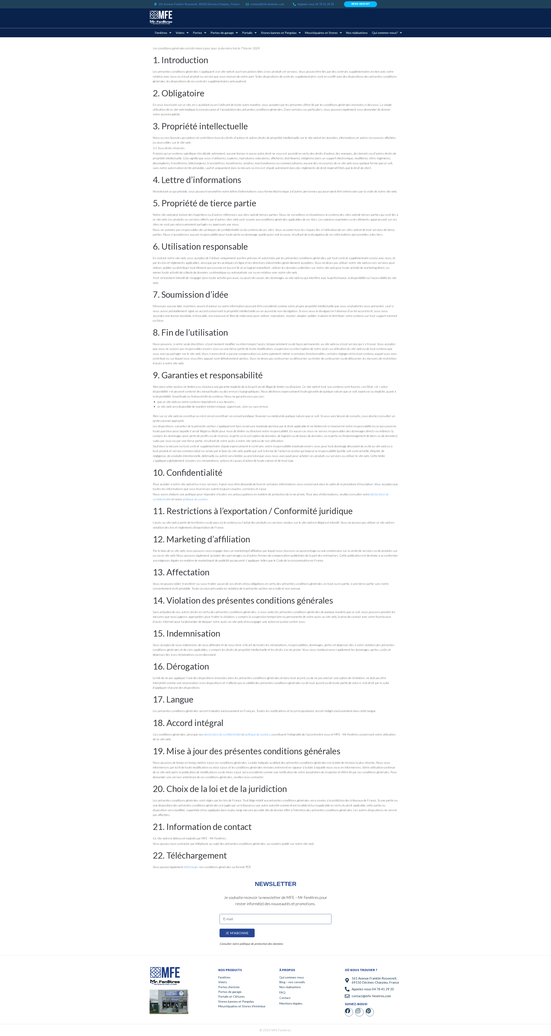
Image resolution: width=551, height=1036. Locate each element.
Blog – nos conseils (292, 982)
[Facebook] (349, 1012)
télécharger (191, 867)
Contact (285, 998)
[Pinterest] (370, 1012)
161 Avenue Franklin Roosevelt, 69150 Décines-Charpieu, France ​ (199, 4)
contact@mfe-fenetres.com (267, 4)
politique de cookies (195, 499)
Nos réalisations (290, 987)
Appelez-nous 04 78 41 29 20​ (315, 4)
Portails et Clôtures (231, 996)
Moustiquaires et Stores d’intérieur (242, 1006)
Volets (222, 982)
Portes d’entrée (229, 987)
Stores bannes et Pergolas (236, 1001)
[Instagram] (359, 1012)
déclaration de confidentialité (222, 734)
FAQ (282, 992)
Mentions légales (290, 1003)
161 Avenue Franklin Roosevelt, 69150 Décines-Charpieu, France (375, 980)
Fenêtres (224, 977)
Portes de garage (229, 992)
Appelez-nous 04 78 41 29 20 (373, 989)
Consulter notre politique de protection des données (251, 943)
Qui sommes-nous (291, 977)
